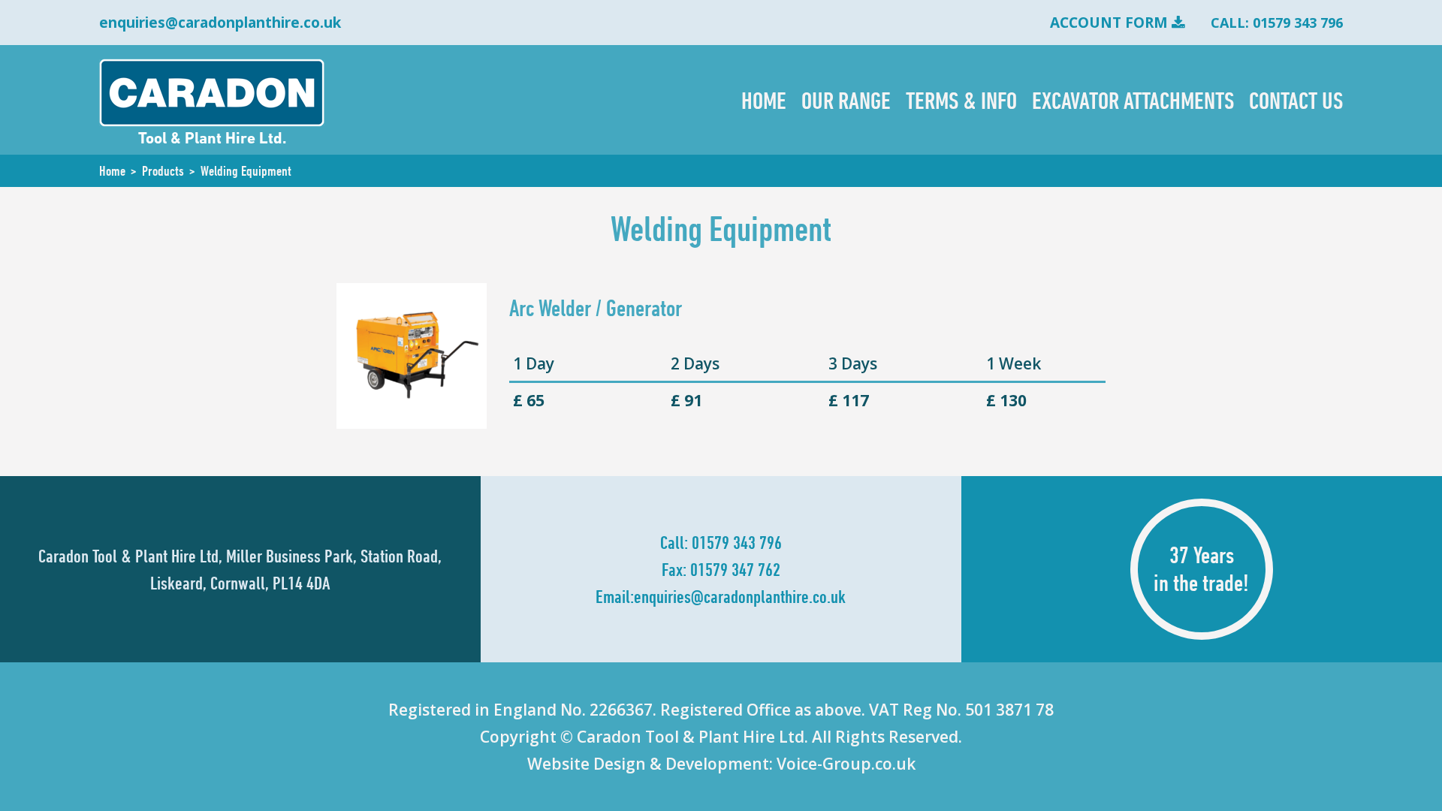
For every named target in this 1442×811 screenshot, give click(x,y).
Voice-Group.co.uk (846, 763)
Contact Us (1296, 99)
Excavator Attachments (1133, 99)
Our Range (846, 99)
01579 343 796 (737, 542)
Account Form (1109, 22)
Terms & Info (961, 99)
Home (763, 99)
